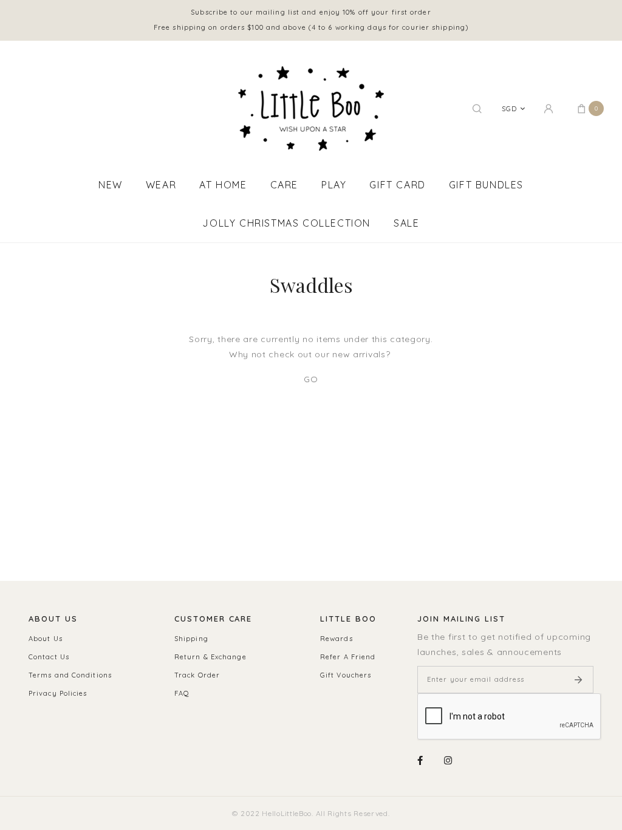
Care (284, 185)
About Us (46, 638)
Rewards (336, 638)
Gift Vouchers (345, 675)
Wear (161, 185)
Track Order (197, 675)
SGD (509, 109)
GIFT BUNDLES (486, 185)
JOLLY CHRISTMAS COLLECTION (286, 223)
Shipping (191, 638)
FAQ (182, 693)
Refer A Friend (347, 657)
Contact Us (49, 657)
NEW (110, 185)
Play (333, 185)
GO (311, 379)
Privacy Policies (58, 693)
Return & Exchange (210, 657)
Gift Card (397, 185)
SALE (406, 223)
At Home (223, 185)
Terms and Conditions (70, 675)
